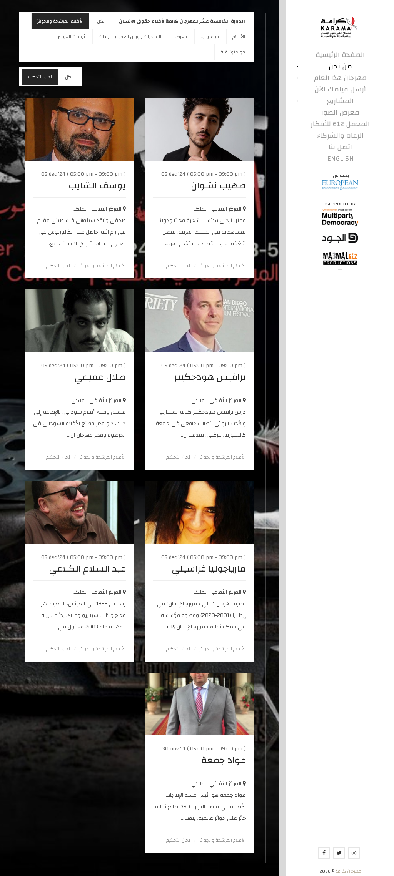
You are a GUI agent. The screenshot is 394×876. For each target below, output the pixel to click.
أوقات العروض (70, 36)
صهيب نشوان (218, 185)
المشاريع (340, 101)
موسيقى (209, 36)
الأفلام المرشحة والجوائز (60, 21)
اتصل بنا (340, 147)
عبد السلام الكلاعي (87, 568)
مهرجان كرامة (347, 871)
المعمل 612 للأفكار (340, 124)
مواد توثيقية (232, 52)
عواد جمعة (223, 760)
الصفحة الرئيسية (340, 55)
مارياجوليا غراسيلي (209, 568)
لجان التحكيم (40, 77)
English (340, 159)
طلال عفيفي (100, 377)
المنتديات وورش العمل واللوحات (129, 36)
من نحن (340, 66)
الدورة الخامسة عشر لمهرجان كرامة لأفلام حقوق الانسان (182, 21)
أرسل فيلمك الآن (340, 89)
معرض (181, 36)
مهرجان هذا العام (340, 78)
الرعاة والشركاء (340, 135)
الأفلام (238, 36)
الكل (101, 21)
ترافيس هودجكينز (210, 377)
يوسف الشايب (97, 185)
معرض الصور (340, 112)
